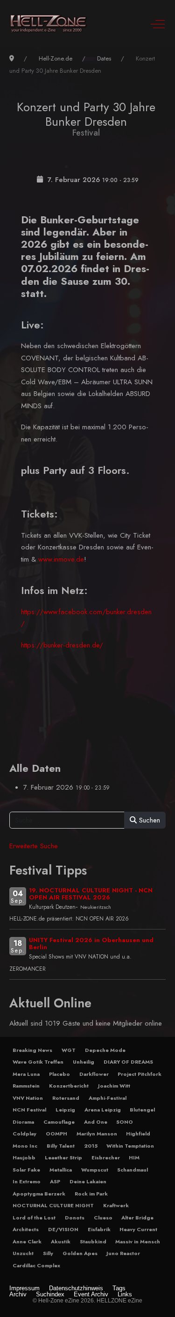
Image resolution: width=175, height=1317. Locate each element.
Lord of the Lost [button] (34, 1217)
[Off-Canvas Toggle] (158, 24)
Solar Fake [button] (26, 1169)
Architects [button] (26, 1229)
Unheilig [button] (83, 1062)
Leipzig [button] (65, 1109)
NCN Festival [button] (29, 1109)
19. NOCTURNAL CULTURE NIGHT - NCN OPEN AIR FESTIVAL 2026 (91, 894)
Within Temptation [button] (130, 1146)
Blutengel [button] (142, 1109)
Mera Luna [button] (26, 1074)
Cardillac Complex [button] (36, 1265)
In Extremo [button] (27, 1181)
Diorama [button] (23, 1122)
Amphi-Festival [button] (107, 1098)
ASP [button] (55, 1181)
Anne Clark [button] (27, 1241)
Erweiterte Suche (33, 846)
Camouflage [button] (59, 1122)
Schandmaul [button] (132, 1169)
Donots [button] (74, 1217)
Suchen (148, 820)
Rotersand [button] (65, 1098)
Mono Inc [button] (25, 1146)
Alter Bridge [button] (137, 1217)
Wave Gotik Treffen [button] (38, 1062)
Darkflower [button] (94, 1074)
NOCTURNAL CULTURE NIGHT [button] (53, 1205)
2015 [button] (91, 1146)
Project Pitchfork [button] (139, 1074)
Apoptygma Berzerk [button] (39, 1193)
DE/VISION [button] (63, 1229)
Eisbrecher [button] (105, 1157)
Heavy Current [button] (138, 1229)
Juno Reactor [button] (123, 1253)
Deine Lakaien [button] (88, 1181)
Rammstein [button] (26, 1085)
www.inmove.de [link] (61, 559)
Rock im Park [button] (91, 1193)
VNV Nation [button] (28, 1098)
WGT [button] (69, 1050)
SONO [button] (124, 1122)
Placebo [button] (59, 1074)
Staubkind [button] (93, 1241)
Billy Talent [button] (61, 1146)
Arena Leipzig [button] (102, 1109)
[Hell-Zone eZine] (48, 24)
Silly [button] (48, 1253)
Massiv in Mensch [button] (137, 1241)
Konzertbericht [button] (69, 1085)
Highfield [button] (138, 1133)
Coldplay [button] (24, 1133)
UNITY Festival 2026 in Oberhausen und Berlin (91, 944)
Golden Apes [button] (80, 1253)
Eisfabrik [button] (99, 1229)
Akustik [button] (60, 1241)
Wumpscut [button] (94, 1169)
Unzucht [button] (23, 1253)
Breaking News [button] (32, 1050)
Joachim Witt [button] (114, 1085)
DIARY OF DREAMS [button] (128, 1062)
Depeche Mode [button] (105, 1050)
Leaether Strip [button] (63, 1157)
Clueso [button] (103, 1217)
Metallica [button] (60, 1169)
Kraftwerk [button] (116, 1205)
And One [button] (95, 1122)
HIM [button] (134, 1157)
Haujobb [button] (24, 1157)
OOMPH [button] (56, 1133)
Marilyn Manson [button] (97, 1133)
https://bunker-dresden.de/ (62, 645)
